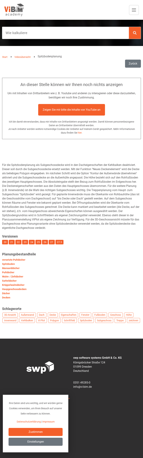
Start (4, 57)
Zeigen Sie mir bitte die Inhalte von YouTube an (71, 109)
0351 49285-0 (81, 382)
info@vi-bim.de (82, 386)
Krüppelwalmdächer (13, 285)
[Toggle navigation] (134, 10)
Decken (6, 297)
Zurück (133, 63)
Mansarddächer (11, 268)
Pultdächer (8, 272)
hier (80, 132)
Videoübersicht (22, 57)
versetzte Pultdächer (13, 259)
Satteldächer (9, 280)
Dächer (6, 293)
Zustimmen (36, 432)
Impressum (48, 421)
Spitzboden (8, 264)
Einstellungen (35, 441)
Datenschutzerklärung (29, 421)
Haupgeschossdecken (14, 289)
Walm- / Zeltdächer (12, 276)
